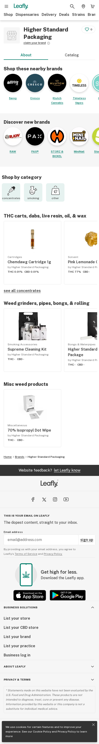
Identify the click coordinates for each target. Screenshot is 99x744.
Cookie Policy (42, 731)
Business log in (17, 655)
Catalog (72, 55)
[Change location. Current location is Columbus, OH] (83, 6)
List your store (17, 618)
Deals (64, 14)
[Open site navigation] (6, 6)
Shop (8, 14)
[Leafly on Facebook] (32, 499)
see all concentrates (22, 291)
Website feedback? (49, 470)
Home (8, 456)
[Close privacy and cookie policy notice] (93, 725)
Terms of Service (26, 553)
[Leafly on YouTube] (66, 499)
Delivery (49, 14)
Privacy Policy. (53, 553)
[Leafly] (21, 6)
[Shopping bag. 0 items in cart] (92, 6)
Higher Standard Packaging (46, 456)
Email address (13, 532)
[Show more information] (48, 43)
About (26, 55)
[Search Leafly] (72, 6)
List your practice (19, 646)
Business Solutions (21, 607)
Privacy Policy (67, 731)
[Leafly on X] (44, 499)
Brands (19, 456)
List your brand (17, 637)
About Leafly (15, 666)
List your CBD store (21, 627)
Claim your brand (34, 42)
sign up (86, 540)
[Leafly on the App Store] (29, 595)
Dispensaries (27, 14)
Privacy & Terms (17, 679)
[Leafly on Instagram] (55, 499)
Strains (78, 14)
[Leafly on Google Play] (68, 595)
